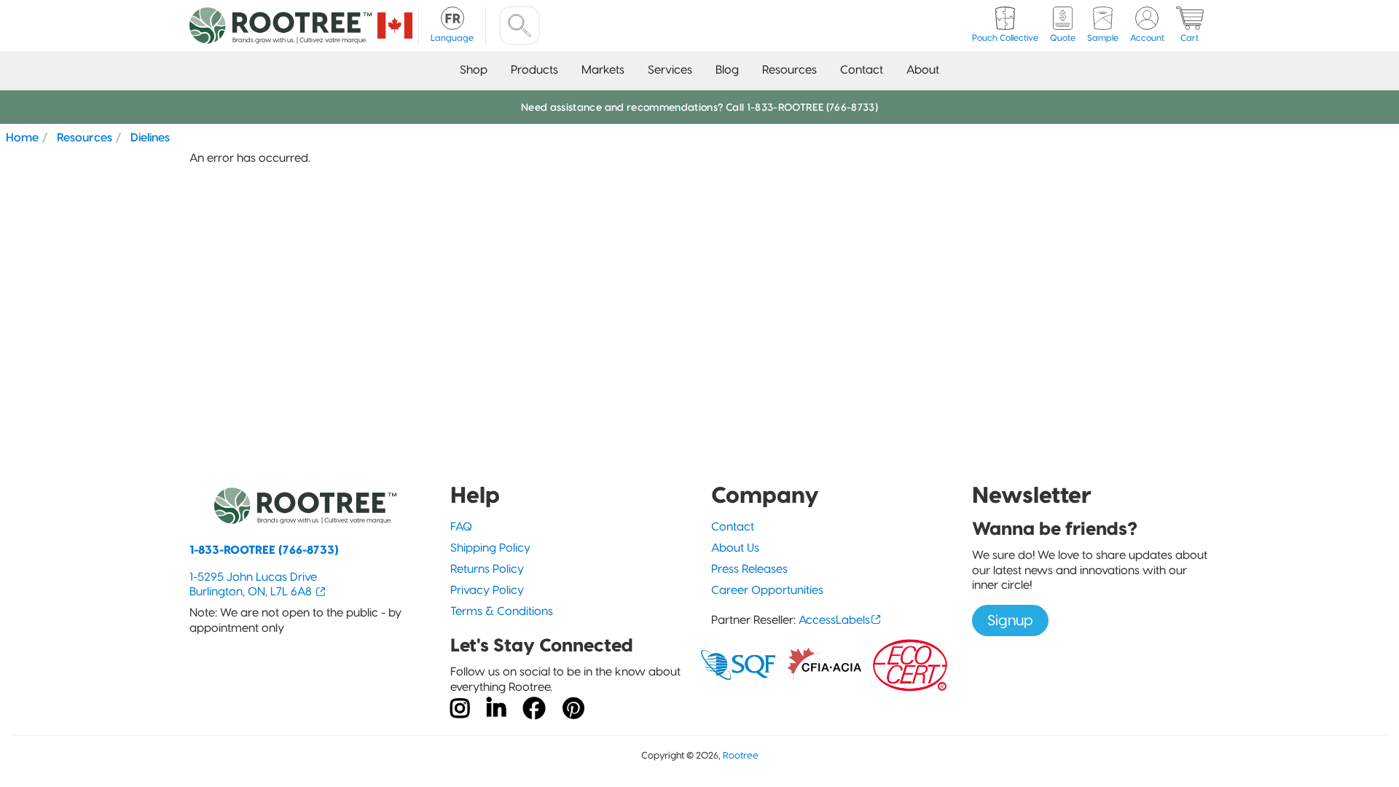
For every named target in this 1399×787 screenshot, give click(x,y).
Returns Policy (487, 569)
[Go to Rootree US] (394, 25)
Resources (789, 70)
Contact (861, 70)
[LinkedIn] (496, 709)
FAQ (461, 526)
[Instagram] (459, 709)
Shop (473, 70)
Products (534, 70)
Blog (727, 70)
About (922, 70)
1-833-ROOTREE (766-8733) (264, 549)
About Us (735, 548)
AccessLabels (834, 620)
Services (670, 70)
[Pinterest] (573, 709)
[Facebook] (534, 709)
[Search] (519, 25)
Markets (602, 70)
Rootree (741, 755)
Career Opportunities (767, 590)
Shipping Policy (490, 548)
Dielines (150, 137)
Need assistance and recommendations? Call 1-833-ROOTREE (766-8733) (699, 107)
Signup (1010, 620)
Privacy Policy (487, 590)
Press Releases (749, 569)
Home (22, 137)
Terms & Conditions (501, 611)
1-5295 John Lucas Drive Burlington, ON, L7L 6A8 (253, 584)
